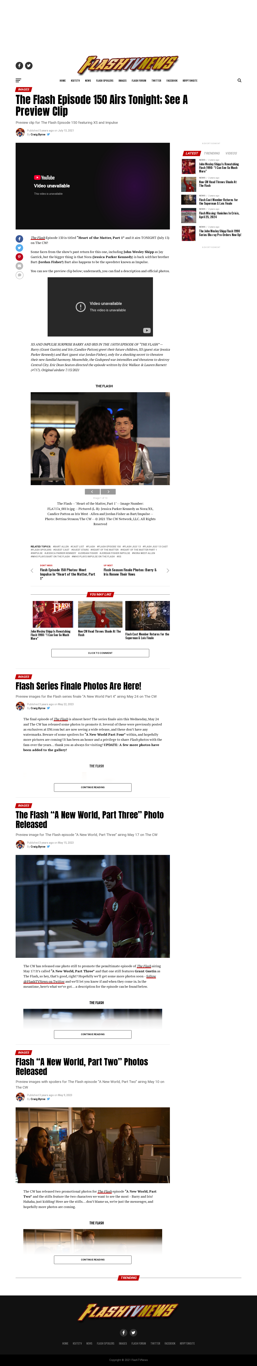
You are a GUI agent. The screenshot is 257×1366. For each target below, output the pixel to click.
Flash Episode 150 (109, 546)
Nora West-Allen (144, 553)
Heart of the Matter (105, 550)
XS (119, 556)
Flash (91, 546)
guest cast (62, 550)
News (88, 80)
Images (122, 80)
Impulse (37, 553)
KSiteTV (75, 80)
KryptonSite (190, 80)
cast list (78, 546)
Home (63, 80)
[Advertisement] (128, 26)
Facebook (172, 80)
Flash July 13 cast (156, 546)
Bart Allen (61, 546)
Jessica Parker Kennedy (61, 553)
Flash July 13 (132, 546)
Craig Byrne (38, 134)
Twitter (156, 80)
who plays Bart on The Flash (51, 556)
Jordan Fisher (89, 553)
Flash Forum (139, 80)
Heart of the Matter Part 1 (139, 550)
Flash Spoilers (104, 80)
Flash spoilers (41, 550)
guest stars (81, 550)
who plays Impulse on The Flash (94, 556)
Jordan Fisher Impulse (115, 553)
